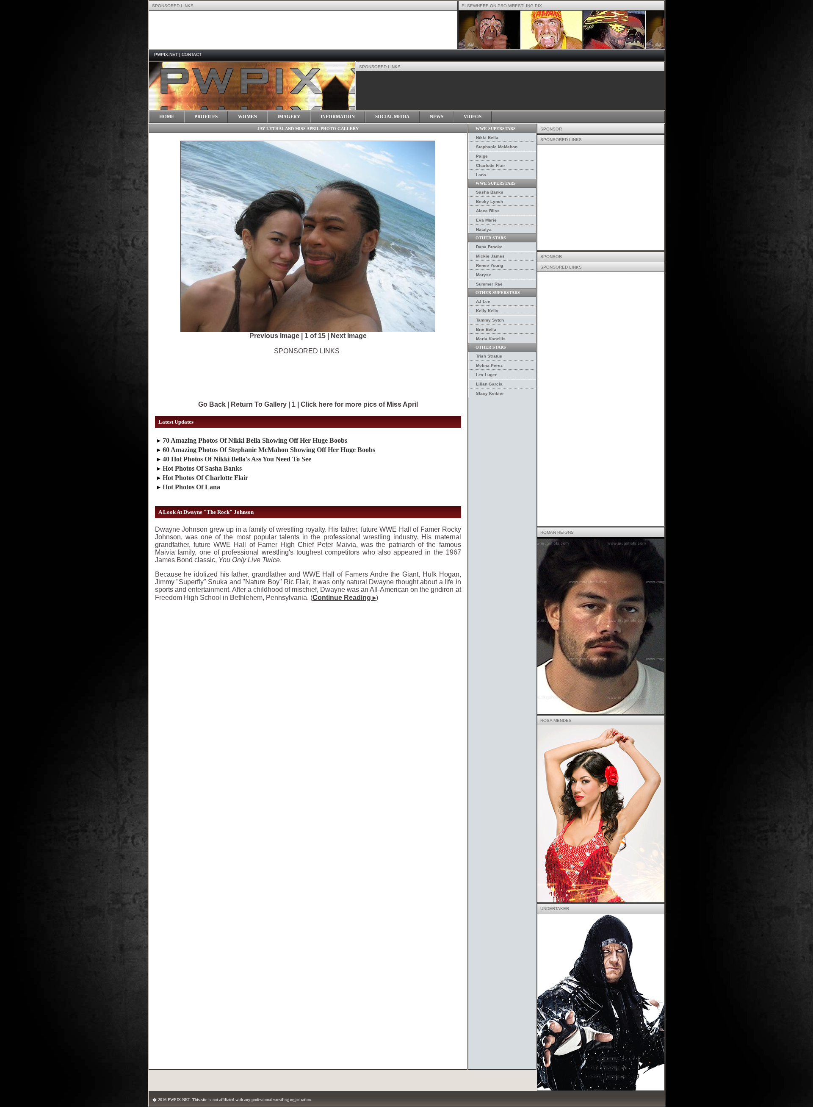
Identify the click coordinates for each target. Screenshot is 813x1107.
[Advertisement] (307, 374)
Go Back (212, 404)
